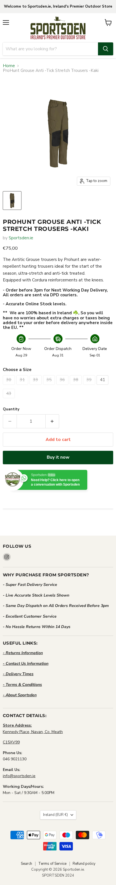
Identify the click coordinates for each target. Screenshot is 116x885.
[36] (63, 386)
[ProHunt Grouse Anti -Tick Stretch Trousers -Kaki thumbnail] (12, 201)
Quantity (11, 409)
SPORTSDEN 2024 (58, 875)
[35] (50, 386)
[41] (103, 386)
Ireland (55, 814)
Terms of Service (52, 863)
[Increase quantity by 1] (52, 421)
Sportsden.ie (21, 238)
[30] (9, 386)
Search (26, 863)
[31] (23, 386)
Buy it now (58, 457)
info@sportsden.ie (19, 776)
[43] (9, 399)
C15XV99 (11, 742)
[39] (90, 386)
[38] (76, 386)
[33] (36, 386)
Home (9, 65)
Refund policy (84, 863)
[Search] (105, 48)
